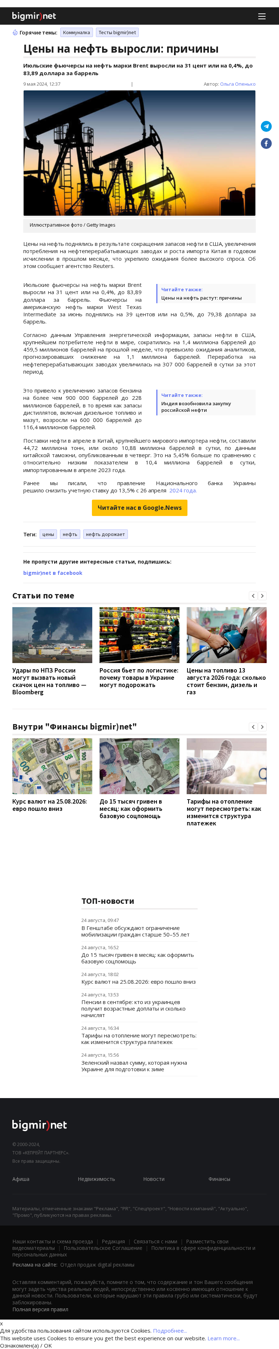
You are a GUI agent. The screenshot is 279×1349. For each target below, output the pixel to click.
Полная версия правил (40, 1309)
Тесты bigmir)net (117, 32)
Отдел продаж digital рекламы (97, 1264)
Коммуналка (76, 32)
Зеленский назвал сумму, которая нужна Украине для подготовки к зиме (134, 1066)
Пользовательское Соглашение (103, 1247)
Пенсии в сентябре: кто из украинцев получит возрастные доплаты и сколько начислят (133, 1008)
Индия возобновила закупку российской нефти (196, 406)
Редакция (113, 1241)
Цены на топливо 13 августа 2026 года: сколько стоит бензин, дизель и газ (226, 681)
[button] (253, 596)
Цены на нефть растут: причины (201, 297)
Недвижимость (96, 1178)
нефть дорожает (105, 534)
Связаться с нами (155, 1241)
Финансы (219, 1178)
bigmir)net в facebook (52, 572)
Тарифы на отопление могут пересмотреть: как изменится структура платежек (224, 812)
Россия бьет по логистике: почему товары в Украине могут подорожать (139, 677)
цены (48, 534)
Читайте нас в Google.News (140, 508)
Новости (154, 1178)
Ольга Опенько (238, 84)
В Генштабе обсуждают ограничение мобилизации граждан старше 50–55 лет (135, 931)
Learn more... (223, 1338)
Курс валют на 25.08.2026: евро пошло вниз (49, 805)
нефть (70, 534)
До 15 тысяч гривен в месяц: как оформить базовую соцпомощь (131, 808)
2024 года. (182, 490)
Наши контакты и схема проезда (52, 1241)
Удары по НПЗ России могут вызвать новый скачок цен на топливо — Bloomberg (49, 681)
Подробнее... (170, 1330)
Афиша (20, 1178)
